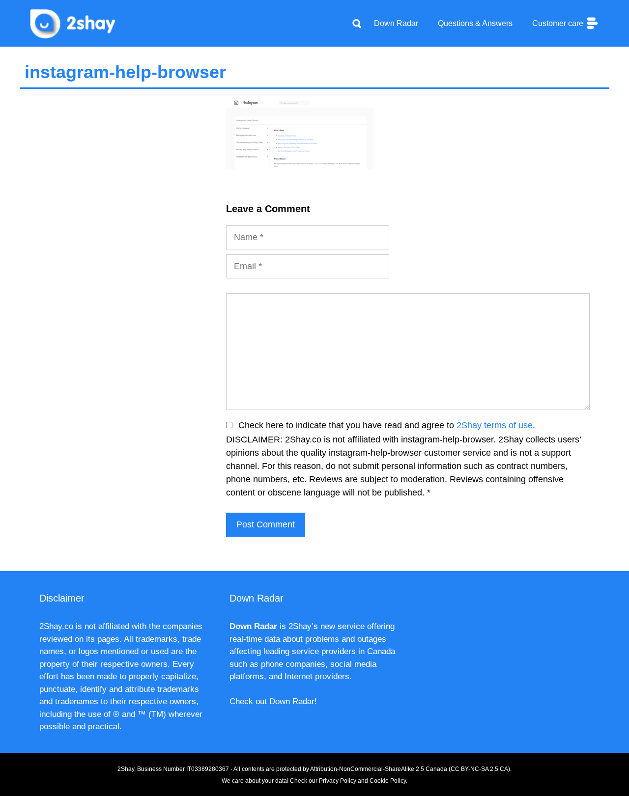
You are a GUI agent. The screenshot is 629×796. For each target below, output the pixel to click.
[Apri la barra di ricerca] (357, 23)
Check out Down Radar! (273, 701)
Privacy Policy (337, 780)
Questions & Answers (475, 23)
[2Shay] (73, 22)
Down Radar (396, 23)
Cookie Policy (388, 780)
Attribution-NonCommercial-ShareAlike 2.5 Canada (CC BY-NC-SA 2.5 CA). (411, 769)
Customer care (558, 23)
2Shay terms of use (495, 425)
